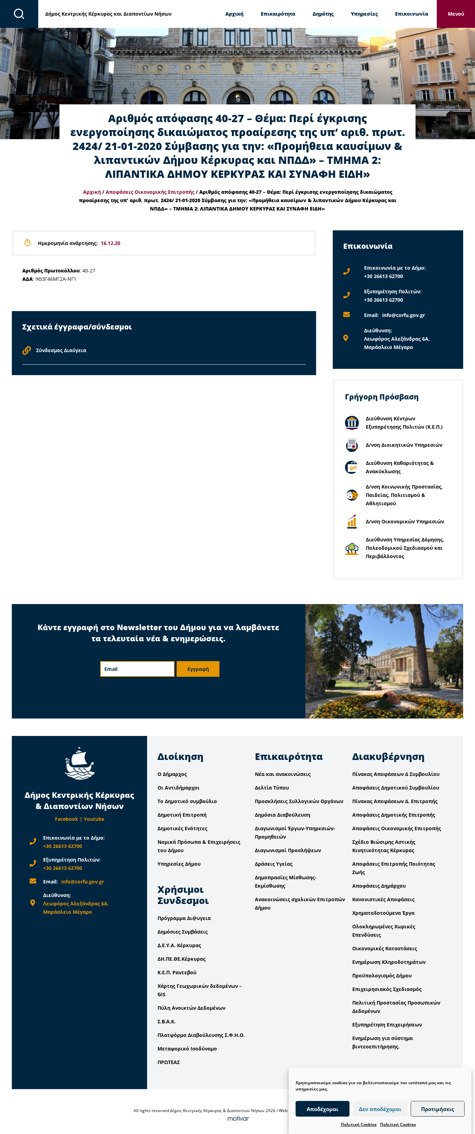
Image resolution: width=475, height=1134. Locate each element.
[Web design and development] (237, 1119)
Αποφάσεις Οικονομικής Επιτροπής (150, 192)
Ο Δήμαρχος (172, 774)
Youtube (94, 819)
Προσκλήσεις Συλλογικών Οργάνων (299, 801)
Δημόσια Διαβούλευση (282, 814)
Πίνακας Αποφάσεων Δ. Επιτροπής (394, 801)
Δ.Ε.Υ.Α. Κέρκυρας (179, 945)
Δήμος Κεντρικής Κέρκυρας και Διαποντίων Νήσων (108, 13)
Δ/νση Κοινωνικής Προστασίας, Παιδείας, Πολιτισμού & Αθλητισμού (404, 495)
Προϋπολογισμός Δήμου (382, 975)
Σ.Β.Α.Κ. (167, 1021)
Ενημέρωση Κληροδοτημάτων (389, 962)
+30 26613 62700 (383, 276)
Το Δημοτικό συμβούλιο (187, 801)
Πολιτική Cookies (359, 1124)
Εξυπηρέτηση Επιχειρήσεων (387, 1024)
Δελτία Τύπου (272, 787)
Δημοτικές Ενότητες (182, 828)
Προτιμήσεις (437, 1108)
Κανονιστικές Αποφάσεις (383, 899)
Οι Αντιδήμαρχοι (179, 787)
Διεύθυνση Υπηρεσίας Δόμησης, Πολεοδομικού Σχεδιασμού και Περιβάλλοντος (405, 548)
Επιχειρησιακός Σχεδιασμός (386, 989)
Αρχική (234, 13)
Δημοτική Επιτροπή (182, 814)
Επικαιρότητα (278, 13)
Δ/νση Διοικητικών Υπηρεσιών (404, 445)
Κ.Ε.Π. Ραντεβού (177, 972)
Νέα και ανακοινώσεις (283, 774)
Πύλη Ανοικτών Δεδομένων (191, 1008)
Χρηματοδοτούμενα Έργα (383, 913)
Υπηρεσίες (364, 13)
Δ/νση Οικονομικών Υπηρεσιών (405, 521)
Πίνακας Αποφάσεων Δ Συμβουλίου (396, 774)
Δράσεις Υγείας (273, 864)
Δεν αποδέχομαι (380, 1108)
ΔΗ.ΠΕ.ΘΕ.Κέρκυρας (182, 958)
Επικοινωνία (411, 13)
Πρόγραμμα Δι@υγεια (184, 918)
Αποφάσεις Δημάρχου (379, 885)
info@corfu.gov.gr (403, 315)
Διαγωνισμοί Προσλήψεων (288, 850)
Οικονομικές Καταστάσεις (384, 948)
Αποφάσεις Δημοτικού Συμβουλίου (395, 787)
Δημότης (323, 13)
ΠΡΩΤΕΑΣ (169, 1062)
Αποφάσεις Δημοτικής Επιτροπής (393, 814)
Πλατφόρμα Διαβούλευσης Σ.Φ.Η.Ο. (201, 1035)
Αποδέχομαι (322, 1108)
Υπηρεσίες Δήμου (179, 864)
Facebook (66, 819)
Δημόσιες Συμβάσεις (183, 931)
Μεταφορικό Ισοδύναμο (187, 1048)
